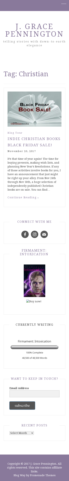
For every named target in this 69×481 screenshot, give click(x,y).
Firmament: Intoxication (34, 252)
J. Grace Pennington (34, 30)
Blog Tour (15, 132)
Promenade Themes (43, 475)
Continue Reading (24, 197)
